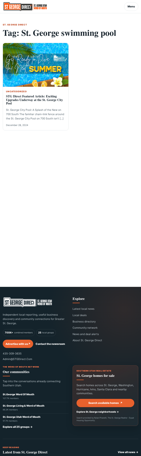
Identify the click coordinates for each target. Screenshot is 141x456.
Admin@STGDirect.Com (17, 359)
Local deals (80, 315)
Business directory (84, 321)
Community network (85, 327)
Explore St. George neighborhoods (98, 411)
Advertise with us (18, 344)
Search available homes (105, 403)
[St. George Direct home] (28, 302)
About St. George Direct (87, 340)
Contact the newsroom (50, 344)
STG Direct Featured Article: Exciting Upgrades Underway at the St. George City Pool (34, 99)
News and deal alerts (86, 334)
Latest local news (83, 308)
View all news (128, 452)
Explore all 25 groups (17, 426)
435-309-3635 (12, 353)
